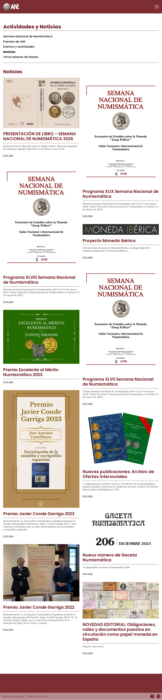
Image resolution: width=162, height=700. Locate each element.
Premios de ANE (14, 42)
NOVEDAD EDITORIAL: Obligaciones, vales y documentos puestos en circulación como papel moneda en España (120, 632)
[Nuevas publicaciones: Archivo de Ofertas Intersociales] (121, 439)
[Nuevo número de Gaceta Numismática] (121, 526)
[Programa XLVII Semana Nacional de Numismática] (121, 319)
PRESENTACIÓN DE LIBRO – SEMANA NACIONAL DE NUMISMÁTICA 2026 (39, 136)
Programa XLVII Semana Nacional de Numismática (118, 381)
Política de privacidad (13, 696)
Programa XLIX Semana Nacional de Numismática (121, 194)
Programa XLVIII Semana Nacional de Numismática (39, 280)
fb (152, 696)
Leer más (8, 155)
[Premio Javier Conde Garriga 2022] (41, 572)
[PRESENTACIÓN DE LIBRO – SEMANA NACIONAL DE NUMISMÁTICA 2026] (41, 103)
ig (158, 696)
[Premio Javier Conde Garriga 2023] (41, 449)
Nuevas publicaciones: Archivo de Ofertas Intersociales (118, 474)
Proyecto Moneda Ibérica (109, 241)
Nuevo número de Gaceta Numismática (110, 557)
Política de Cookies (38, 696)
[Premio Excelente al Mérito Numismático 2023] (41, 337)
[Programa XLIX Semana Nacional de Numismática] (121, 132)
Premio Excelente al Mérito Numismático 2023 (31, 372)
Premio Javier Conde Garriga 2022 (38, 607)
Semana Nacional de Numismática (27, 36)
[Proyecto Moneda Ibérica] (121, 229)
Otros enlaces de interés (20, 57)
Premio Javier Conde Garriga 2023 (39, 514)
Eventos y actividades (18, 47)
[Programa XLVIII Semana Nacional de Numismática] (41, 218)
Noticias (9, 52)
